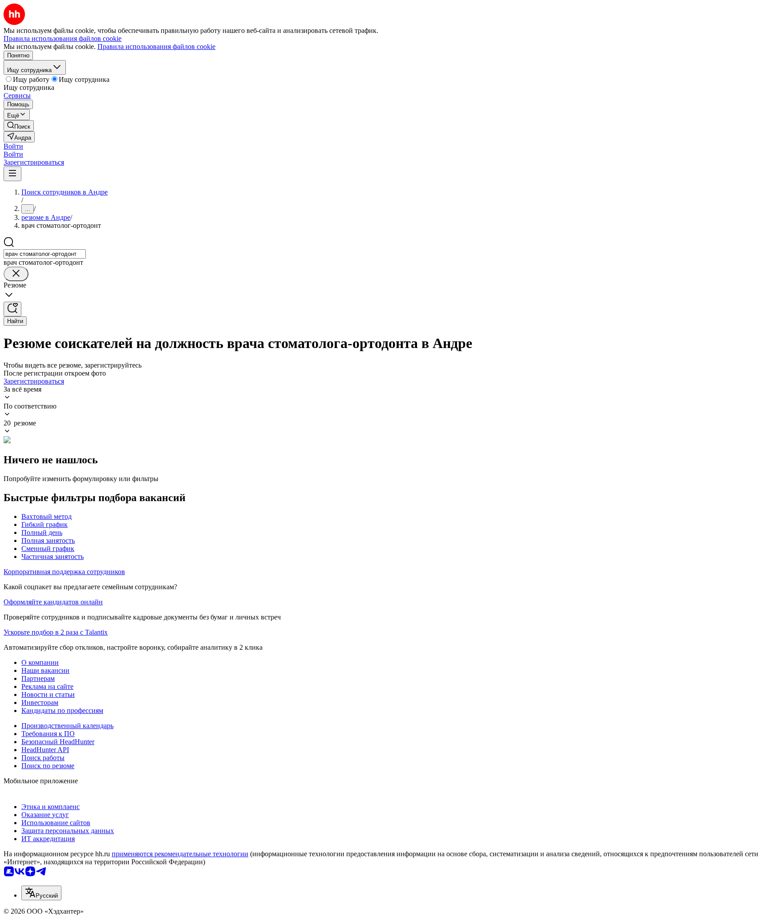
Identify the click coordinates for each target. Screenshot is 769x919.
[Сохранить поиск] (12, 309)
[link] (19, 125)
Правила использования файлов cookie (156, 46)
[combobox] (45, 254)
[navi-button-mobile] (12, 173)
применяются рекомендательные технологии (180, 854)
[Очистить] (16, 274)
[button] (13, 146)
